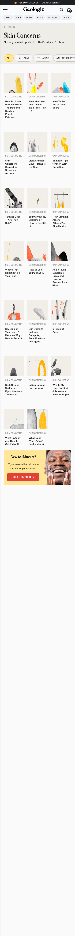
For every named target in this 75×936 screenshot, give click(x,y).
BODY (29, 17)
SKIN (8, 17)
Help (66, 17)
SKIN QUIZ (53, 17)
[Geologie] (33, 9)
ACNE (40, 17)
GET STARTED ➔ (23, 477)
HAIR (18, 17)
